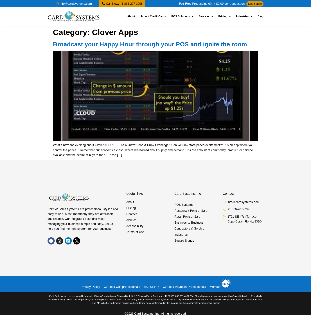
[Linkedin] (68, 240)
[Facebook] (51, 240)
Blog (260, 16)
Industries (242, 16)
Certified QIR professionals (122, 286)
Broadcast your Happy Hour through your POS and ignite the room (150, 44)
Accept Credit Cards (153, 16)
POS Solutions (180, 16)
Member (216, 286)
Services (204, 16)
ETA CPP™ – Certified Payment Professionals (175, 286)
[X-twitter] (76, 240)
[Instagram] (59, 240)
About (131, 16)
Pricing (222, 16)
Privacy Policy (90, 286)
